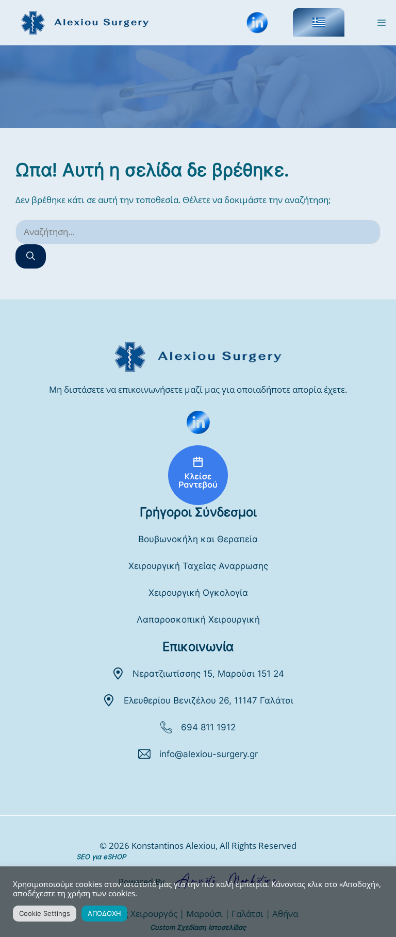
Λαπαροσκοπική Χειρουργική (198, 619)
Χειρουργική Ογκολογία (198, 593)
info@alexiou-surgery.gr (208, 754)
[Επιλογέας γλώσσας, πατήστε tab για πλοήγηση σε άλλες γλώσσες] (318, 22)
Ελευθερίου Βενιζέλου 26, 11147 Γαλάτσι (208, 700)
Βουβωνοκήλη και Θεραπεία (198, 539)
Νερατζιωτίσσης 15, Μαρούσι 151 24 (208, 673)
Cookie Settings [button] (44, 913)
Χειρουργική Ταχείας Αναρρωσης (198, 566)
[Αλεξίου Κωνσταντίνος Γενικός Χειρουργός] (198, 475)
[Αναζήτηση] (30, 256)
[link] (198, 422)
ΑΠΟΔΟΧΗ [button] (104, 913)
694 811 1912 (208, 727)
